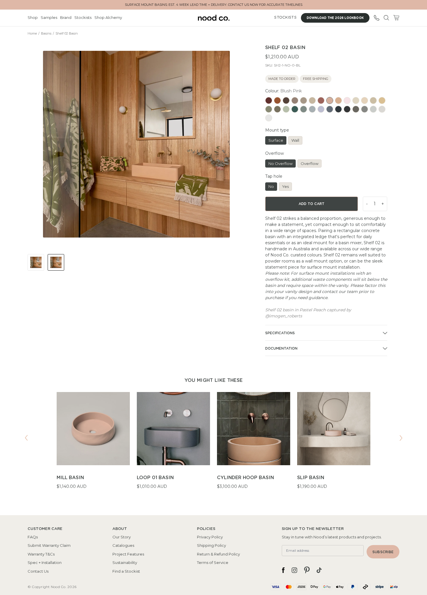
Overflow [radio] (309, 163)
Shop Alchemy (108, 17)
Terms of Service (212, 562)
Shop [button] (33, 17)
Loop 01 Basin (155, 477)
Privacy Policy (210, 537)
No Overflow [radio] (280, 163)
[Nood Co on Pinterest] (307, 570)
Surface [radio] (275, 140)
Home (32, 33)
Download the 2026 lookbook (335, 18)
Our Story (121, 537)
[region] (213, 444)
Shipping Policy (211, 545)
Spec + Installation (45, 562)
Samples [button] (49, 17)
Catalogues (123, 545)
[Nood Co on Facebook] (283, 570)
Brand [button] (65, 17)
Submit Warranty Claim (49, 545)
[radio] (268, 100)
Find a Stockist (126, 571)
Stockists (83, 17)
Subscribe (383, 552)
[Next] (401, 438)
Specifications (280, 333)
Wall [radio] (295, 140)
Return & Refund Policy (218, 554)
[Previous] (26, 438)
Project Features (128, 554)
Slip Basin (310, 477)
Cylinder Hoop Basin (245, 477)
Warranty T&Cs (41, 554)
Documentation (281, 348)
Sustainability (124, 562)
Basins (46, 33)
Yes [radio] (285, 186)
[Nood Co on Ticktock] (319, 570)
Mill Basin (70, 477)
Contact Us (38, 571)
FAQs (33, 537)
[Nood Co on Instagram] (294, 570)
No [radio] (271, 186)
